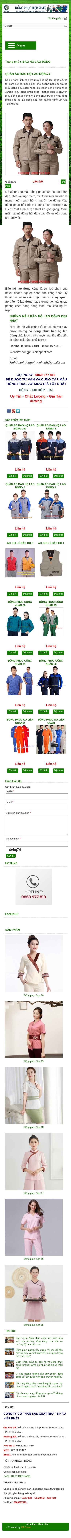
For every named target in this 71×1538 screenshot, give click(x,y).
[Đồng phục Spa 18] (34, 1123)
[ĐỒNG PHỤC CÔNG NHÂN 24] (20, 681)
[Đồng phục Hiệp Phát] (35, 8)
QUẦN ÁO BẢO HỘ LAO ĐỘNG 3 (51, 427)
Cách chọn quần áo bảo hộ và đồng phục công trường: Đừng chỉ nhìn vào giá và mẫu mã (39, 1364)
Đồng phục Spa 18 (34, 1127)
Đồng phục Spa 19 (34, 1061)
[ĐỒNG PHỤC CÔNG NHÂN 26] (20, 622)
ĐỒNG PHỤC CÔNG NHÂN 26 (20, 603)
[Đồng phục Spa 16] (34, 1255)
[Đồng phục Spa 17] (34, 1189)
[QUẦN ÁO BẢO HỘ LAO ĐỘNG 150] (20, 446)
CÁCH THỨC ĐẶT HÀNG (17, 1476)
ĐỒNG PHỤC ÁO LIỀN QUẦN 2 (20, 721)
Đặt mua (27, 476)
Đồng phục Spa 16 (34, 1259)
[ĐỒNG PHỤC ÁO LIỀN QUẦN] (51, 740)
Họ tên (10, 791)
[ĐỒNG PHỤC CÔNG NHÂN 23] (51, 681)
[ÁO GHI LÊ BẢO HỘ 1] (51, 563)
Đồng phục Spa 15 (34, 1325)
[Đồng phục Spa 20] (34, 991)
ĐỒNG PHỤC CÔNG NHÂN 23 (51, 662)
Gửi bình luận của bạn (18, 813)
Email (9, 802)
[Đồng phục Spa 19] (34, 1057)
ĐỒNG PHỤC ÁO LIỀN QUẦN (51, 721)
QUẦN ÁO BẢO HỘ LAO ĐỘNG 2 (20, 486)
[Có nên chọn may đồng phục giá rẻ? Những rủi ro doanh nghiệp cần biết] (9, 1395)
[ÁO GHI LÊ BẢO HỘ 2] (20, 563)
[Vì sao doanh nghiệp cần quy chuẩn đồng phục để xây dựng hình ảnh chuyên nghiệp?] (9, 1375)
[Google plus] (13, 411)
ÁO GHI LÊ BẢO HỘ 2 (20, 543)
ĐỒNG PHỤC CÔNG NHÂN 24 (20, 662)
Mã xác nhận (13, 838)
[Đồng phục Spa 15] (34, 1321)
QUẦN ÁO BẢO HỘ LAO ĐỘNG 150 (20, 427)
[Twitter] (18, 411)
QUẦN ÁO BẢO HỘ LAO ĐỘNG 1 (51, 486)
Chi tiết (12, 476)
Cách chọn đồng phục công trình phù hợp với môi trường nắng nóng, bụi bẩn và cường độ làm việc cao (39, 1341)
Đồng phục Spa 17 (34, 1193)
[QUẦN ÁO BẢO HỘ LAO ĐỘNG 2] (20, 504)
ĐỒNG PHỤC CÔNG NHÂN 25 (51, 603)
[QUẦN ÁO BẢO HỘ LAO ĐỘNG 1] (51, 504)
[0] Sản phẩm (55, 18)
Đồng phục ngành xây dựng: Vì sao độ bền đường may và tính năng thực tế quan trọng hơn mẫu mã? (39, 1353)
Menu (21, 45)
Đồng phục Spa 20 (34, 995)
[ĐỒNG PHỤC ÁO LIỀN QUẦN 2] (20, 740)
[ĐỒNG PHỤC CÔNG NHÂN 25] (51, 622)
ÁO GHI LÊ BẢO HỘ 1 (51, 543)
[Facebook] (9, 411)
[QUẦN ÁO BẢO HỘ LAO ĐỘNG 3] (51, 446)
